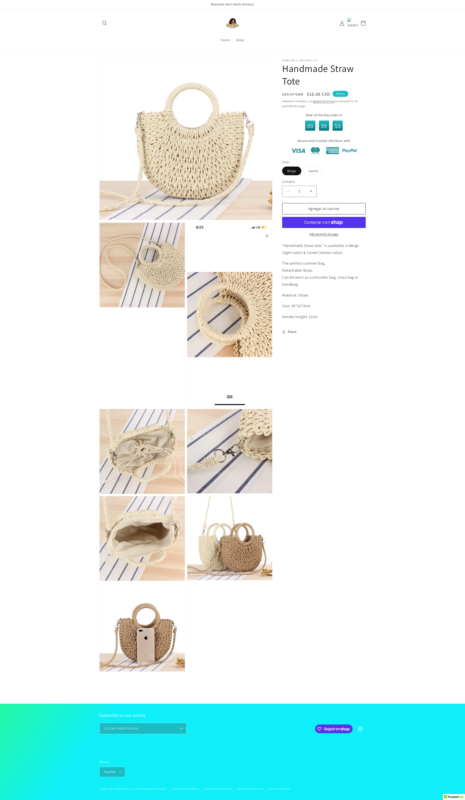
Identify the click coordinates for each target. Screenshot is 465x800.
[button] (104, 23)
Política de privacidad (218, 788)
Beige (291, 171)
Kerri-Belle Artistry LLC (123, 789)
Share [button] (292, 331)
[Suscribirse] (181, 728)
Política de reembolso (185, 788)
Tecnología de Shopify (153, 789)
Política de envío (279, 788)
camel (316, 171)
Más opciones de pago (324, 234)
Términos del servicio (250, 788)
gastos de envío (324, 101)
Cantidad (288, 182)
